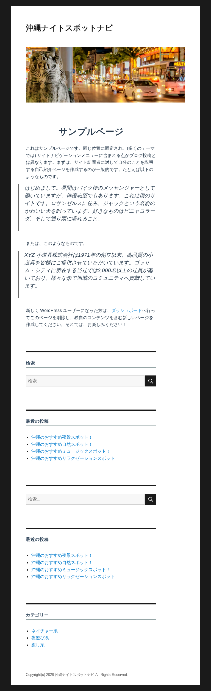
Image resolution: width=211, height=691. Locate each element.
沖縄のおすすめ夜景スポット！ (62, 437)
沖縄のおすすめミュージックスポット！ (70, 451)
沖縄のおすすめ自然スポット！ (62, 444)
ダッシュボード (126, 310)
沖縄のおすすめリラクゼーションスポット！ (75, 458)
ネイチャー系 (44, 631)
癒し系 (38, 645)
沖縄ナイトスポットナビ (69, 27)
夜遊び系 (40, 637)
